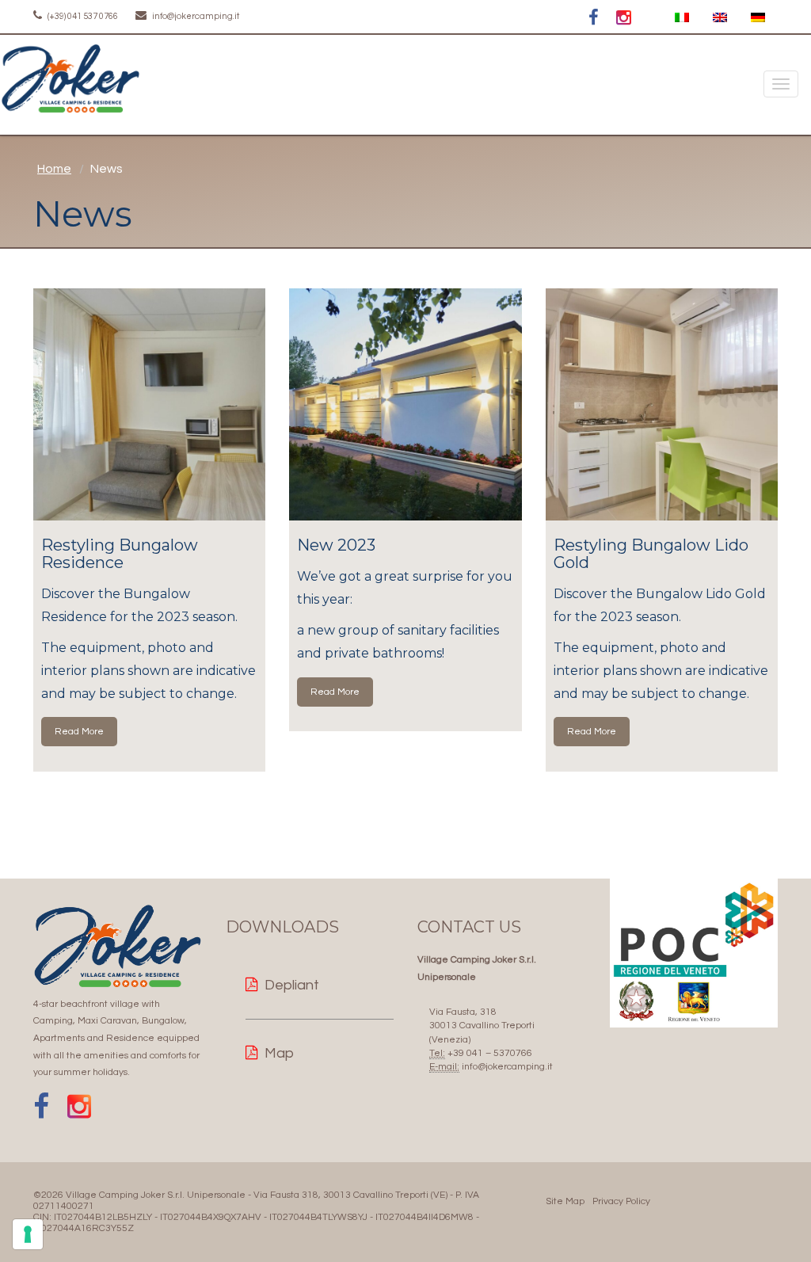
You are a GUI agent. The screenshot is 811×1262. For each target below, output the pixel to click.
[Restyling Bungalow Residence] (149, 404)
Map (279, 1053)
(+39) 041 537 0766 (82, 16)
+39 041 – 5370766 (489, 1053)
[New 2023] (405, 404)
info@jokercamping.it (194, 16)
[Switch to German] (758, 18)
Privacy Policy (621, 1201)
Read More (79, 731)
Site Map (565, 1201)
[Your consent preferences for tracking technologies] (28, 1234)
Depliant (292, 985)
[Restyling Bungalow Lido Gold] (662, 404)
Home (54, 168)
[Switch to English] (720, 18)
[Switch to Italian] (682, 18)
